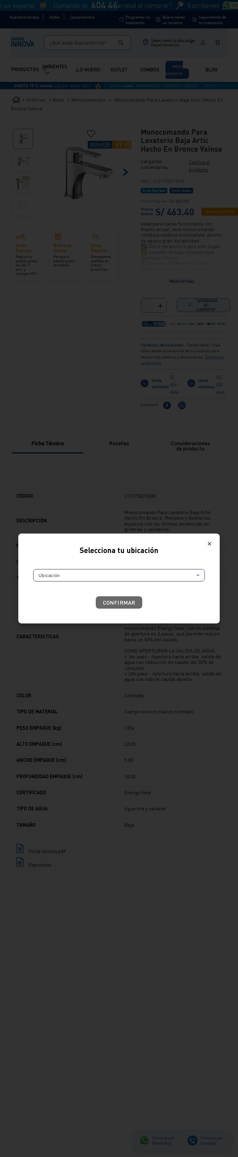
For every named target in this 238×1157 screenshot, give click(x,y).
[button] (162, 73)
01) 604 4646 (220, 342)
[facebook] (167, 363)
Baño (58, 11)
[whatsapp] (182, 363)
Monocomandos (88, 11)
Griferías (35, 11)
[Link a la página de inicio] (16, 11)
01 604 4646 (174, 342)
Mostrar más (181, 184)
